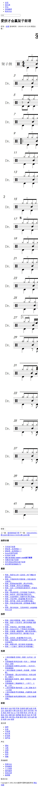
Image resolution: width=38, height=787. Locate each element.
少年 (29, 713)
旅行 (14, 715)
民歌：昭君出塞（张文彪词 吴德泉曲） (19, 644)
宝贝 (29, 717)
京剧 (10, 717)
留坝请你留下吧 (13, 533)
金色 (33, 717)
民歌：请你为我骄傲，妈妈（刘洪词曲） (20, 620)
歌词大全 (8, 11)
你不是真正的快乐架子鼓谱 (15, 562)
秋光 (25, 713)
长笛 (6, 729)
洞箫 (10, 715)
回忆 (25, 717)
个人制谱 (8, 768)
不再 (6, 717)
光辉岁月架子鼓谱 (12, 560)
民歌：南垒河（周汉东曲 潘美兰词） (19, 594)
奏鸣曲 (18, 715)
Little (8, 719)
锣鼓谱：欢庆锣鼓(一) (13, 549)
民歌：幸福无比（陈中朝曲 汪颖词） (19, 627)
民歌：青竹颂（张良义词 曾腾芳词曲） (19, 601)
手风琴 (7, 731)
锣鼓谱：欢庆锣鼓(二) (13, 551)
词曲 (2, 717)
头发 (10, 708)
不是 (18, 713)
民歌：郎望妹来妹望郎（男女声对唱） (19, 583)
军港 (17, 708)
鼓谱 (7, 26)
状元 (21, 710)
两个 (33, 710)
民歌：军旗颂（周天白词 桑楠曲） (18, 586)
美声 (6, 754)
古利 (17, 710)
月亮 (29, 710)
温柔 (27, 708)
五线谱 (22, 708)
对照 (8, 713)
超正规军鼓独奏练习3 (13, 564)
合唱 (6, 750)
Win (12, 713)
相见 (4, 713)
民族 (17, 717)
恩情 (21, 713)
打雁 (14, 710)
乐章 (34, 708)
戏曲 (6, 756)
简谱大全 (8, 764)
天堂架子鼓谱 (10, 547)
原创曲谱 (8, 766)
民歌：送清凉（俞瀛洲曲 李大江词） (19, 638)
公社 (2, 710)
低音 (4, 719)
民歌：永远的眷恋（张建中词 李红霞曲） (20, 597)
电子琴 (7, 733)
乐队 (6, 715)
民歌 (6, 752)
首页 (6, 3)
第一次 (34, 713)
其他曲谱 (8, 9)
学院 (14, 708)
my (15, 713)
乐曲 (6, 710)
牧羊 (6, 708)
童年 (2, 708)
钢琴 (6, 727)
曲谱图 (7, 775)
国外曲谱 (8, 771)
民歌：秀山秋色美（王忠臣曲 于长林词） (20, 592)
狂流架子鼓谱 (10, 555)
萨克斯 (7, 736)
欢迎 (31, 708)
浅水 (28, 715)
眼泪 (21, 717)
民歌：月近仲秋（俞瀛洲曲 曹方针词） (19, 599)
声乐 (6, 7)
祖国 (12, 719)
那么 (14, 717)
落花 (2, 715)
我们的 (24, 715)
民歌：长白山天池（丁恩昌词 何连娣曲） (20, 629)
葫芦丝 (7, 738)
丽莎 (10, 710)
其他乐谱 (8, 773)
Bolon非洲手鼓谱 (11, 553)
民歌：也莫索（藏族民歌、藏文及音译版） (21, 631)
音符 (25, 710)
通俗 (6, 745)
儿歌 (6, 748)
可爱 (34, 715)
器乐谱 (7, 5)
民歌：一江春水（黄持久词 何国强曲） (19, 646)
